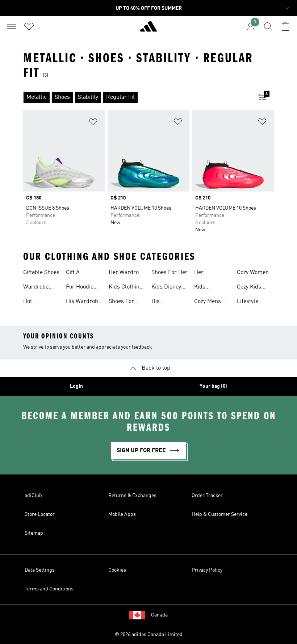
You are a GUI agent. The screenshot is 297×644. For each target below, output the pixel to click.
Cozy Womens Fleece (254, 273)
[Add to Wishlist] (93, 123)
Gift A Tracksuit (78, 273)
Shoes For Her (169, 272)
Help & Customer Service (219, 514)
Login (76, 386)
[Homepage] (148, 29)
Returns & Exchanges (132, 495)
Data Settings (40, 570)
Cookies (117, 570)
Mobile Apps (122, 514)
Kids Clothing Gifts (126, 287)
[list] (137, 97)
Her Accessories (209, 273)
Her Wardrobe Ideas (127, 273)
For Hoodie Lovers (79, 287)
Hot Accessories (38, 302)
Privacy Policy (207, 570)
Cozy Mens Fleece (207, 302)
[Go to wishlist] (29, 26)
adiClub (33, 495)
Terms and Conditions (49, 589)
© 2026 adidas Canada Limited (149, 634)
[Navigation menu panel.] (11, 26)
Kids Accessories (209, 287)
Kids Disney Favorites (166, 287)
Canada (159, 615)
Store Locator (40, 514)
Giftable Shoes (41, 272)
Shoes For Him (121, 302)
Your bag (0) (213, 386)
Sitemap (34, 533)
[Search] (268, 26)
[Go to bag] (285, 26)
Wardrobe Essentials (36, 287)
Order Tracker (207, 495)
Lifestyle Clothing (247, 302)
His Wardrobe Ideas (83, 302)
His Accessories (166, 302)
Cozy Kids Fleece (249, 287)
